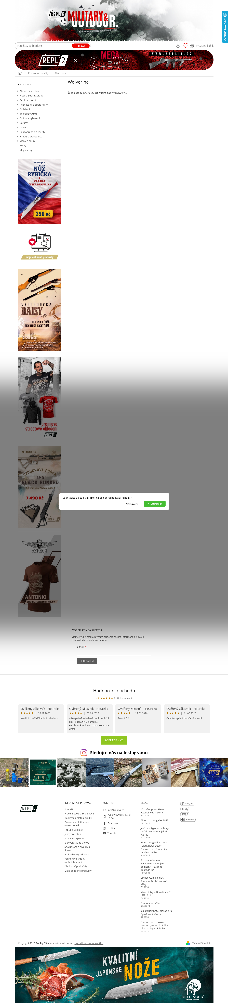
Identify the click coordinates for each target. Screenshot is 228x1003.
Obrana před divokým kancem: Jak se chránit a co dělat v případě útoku (156, 925)
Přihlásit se (87, 660)
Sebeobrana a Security (32, 132)
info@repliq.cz (116, 810)
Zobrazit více (114, 740)
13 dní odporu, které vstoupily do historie (152, 811)
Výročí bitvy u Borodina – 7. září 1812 (156, 893)
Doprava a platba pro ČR (78, 818)
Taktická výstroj (28, 113)
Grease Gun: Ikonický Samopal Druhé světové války (154, 881)
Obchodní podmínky (75, 866)
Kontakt (68, 809)
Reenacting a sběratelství (34, 104)
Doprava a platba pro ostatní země (76, 824)
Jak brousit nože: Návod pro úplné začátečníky (156, 912)
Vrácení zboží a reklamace (79, 813)
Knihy (23, 145)
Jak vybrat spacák (74, 838)
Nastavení (132, 503)
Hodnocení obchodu (114, 691)
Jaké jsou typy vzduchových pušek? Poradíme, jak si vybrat (156, 831)
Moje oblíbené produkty (77, 870)
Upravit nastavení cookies (89, 943)
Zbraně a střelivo (29, 91)
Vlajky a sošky (27, 141)
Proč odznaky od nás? (76, 854)
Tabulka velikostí (73, 829)
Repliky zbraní (28, 100)
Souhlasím (156, 503)
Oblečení (25, 109)
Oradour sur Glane (151, 903)
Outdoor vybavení (30, 118)
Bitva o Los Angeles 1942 (154, 820)
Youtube (112, 833)
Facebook (113, 823)
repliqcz (112, 828)
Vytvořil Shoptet (201, 943)
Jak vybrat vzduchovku (76, 842)
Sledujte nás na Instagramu (119, 752)
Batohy (24, 122)
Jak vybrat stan (72, 834)
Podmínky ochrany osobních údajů (74, 860)
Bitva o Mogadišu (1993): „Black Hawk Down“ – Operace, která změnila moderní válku (154, 847)
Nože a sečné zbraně (31, 95)
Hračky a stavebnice (31, 136)
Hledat (80, 45)
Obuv (23, 127)
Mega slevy (26, 150)
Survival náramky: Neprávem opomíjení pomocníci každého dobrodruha (152, 864)
